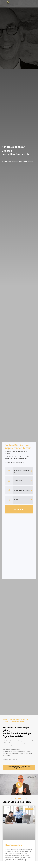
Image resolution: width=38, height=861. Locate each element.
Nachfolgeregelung (13, 845)
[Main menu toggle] (34, 4)
